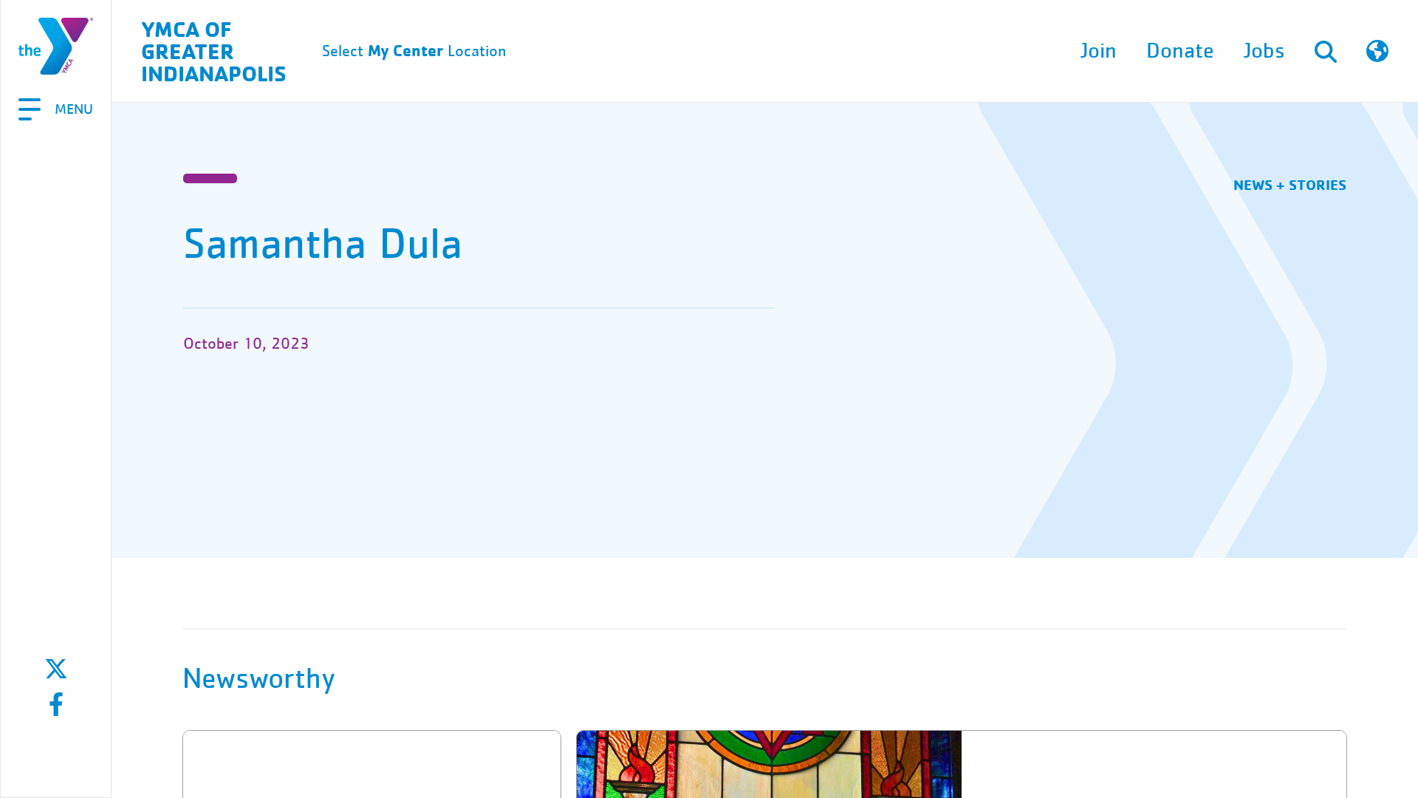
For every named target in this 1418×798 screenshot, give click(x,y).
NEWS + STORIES (1289, 184)
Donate (1180, 51)
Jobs (1264, 51)
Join (1098, 51)
